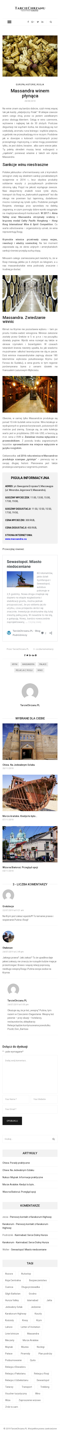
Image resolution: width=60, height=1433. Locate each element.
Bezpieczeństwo (38, 1280)
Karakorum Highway (15, 1313)
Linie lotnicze (12, 1333)
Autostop (26, 1273)
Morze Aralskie (30, 1340)
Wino (40, 670)
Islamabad (32, 1300)
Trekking (44, 1387)
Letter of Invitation (30, 1327)
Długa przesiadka (31, 1287)
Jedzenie (36, 1307)
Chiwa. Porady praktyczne (16, 1163)
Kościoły (9, 1320)
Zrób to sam (11, 1407)
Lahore (8, 1327)
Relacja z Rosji (24, 670)
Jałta (49, 1300)
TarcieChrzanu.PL (18, 649)
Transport (27, 1387)
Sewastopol (43, 1380)
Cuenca (9, 1287)
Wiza (7, 1400)
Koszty (38, 1313)
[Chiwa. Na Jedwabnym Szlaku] (30, 741)
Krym (14, 664)
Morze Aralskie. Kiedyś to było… (19, 816)
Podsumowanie (13, 1360)
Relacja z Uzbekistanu (16, 1380)
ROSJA (40, 84)
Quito (33, 1360)
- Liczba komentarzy (43, 649)
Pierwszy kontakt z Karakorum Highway (31, 1217)
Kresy (25, 1320)
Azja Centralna (13, 1280)
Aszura (9, 1273)
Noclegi (40, 1347)
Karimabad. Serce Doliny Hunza (31, 1235)
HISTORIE (31, 84)
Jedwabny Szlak (13, 1307)
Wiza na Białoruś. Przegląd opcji (20, 867)
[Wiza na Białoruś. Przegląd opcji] (30, 844)
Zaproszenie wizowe (30, 1400)
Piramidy (25, 1353)
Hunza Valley (12, 1300)
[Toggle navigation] (9, 22)
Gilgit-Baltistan (12, 1293)
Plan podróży (45, 1353)
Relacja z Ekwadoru (15, 1367)
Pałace (42, 664)
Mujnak (9, 1347)
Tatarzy (9, 1387)
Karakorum (8, 1224)
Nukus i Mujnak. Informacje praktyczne (22, 1177)
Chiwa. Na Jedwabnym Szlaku (18, 765)
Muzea (24, 1347)
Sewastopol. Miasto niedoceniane (28, 1249)
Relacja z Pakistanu (15, 1373)
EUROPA (20, 84)
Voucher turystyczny (16, 1393)
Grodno (32, 1293)
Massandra (28, 664)
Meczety (9, 1340)
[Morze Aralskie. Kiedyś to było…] (30, 793)
